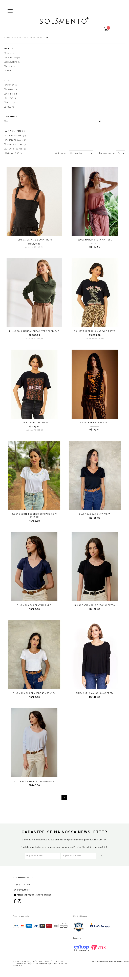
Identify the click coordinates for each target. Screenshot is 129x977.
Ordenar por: (61, 153)
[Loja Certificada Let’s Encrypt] (100, 926)
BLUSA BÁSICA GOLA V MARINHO (34, 605)
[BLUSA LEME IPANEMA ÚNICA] (94, 384)
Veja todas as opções (100, 121)
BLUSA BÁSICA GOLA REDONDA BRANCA (34, 693)
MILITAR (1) (11, 98)
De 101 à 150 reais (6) (16, 136)
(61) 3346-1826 (23, 884)
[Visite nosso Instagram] (19, 902)
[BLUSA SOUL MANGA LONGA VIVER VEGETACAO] (34, 292)
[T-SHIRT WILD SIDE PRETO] (34, 384)
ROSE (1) (10, 107)
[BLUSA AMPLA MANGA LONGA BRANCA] (34, 742)
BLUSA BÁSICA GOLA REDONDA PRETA (94, 605)
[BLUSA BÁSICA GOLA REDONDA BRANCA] (34, 654)
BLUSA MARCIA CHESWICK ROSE (95, 240)
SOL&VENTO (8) (13, 62)
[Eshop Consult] (89, 948)
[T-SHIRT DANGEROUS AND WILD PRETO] (94, 292)
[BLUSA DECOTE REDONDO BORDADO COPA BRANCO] (34, 475)
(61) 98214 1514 (23, 890)
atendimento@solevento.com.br (34, 895)
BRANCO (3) (11, 85)
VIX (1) (8, 71)
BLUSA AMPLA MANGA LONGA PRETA (95, 693)
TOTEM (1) (10, 66)
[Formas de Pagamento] (40, 925)
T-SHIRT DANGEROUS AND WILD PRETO (94, 331)
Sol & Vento (19, 38)
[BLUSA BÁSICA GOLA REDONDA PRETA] (94, 566)
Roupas (31, 38)
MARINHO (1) (11, 89)
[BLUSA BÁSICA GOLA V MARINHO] (34, 566)
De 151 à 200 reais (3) (16, 140)
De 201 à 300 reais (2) (16, 144)
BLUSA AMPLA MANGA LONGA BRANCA (34, 781)
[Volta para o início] (64, 20)
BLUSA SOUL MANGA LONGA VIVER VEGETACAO (34, 331)
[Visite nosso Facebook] (15, 902)
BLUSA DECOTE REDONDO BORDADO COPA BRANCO (34, 515)
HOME (7, 38)
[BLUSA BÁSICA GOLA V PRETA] (94, 475)
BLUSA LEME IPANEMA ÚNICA (94, 422)
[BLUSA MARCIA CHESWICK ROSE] (94, 201)
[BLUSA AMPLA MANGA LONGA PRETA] (94, 654)
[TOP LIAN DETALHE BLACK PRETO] (34, 201)
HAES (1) (10, 53)
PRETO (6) (10, 102)
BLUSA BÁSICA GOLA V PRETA (94, 514)
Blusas (41, 38)
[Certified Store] (78, 927)
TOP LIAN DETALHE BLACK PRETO (34, 240)
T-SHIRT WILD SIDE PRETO (34, 422)
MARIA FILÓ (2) (13, 57)
